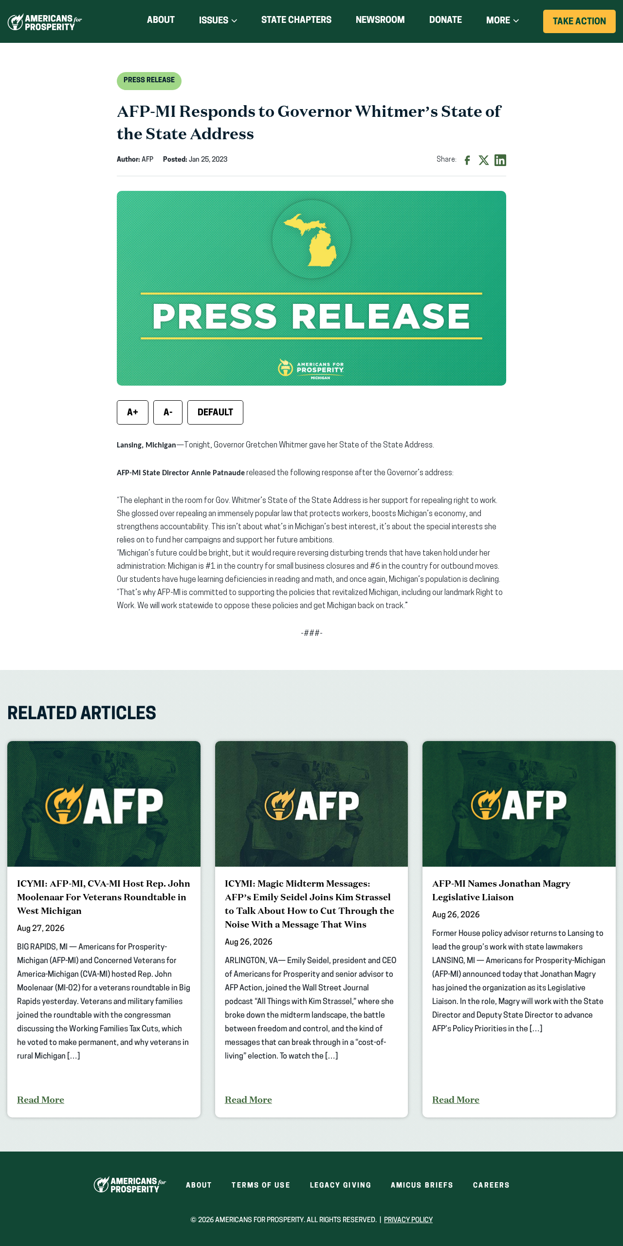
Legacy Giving (340, 1186)
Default (215, 413)
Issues (213, 21)
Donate (445, 22)
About (161, 21)
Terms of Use (261, 1186)
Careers (491, 1186)
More (498, 21)
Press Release (149, 80)
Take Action (584, 25)
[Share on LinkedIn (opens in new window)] (500, 160)
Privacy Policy (408, 1220)
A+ (132, 413)
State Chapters (296, 21)
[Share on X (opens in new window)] (484, 160)
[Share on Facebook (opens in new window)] (467, 160)
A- (168, 413)
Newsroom (380, 21)
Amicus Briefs (422, 1186)
